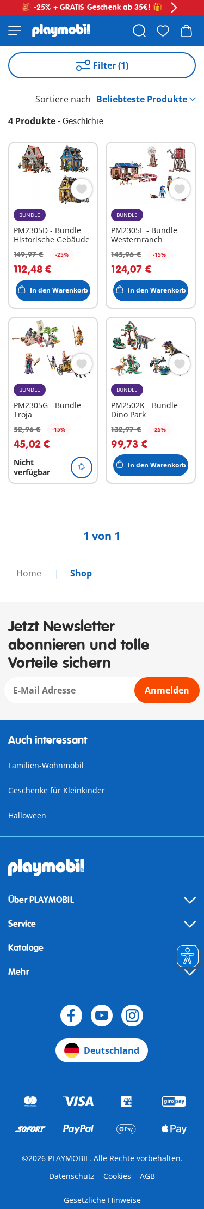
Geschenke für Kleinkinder (56, 790)
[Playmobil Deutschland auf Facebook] (71, 1015)
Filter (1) (110, 65)
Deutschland (111, 1050)
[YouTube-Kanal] (102, 1015)
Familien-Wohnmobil (46, 765)
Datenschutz (72, 1176)
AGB (147, 1176)
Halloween (27, 815)
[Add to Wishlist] (81, 189)
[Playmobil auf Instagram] (132, 1015)
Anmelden (167, 690)
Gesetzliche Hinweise (102, 1200)
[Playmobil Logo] (61, 30)
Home (30, 573)
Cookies (117, 1176)
